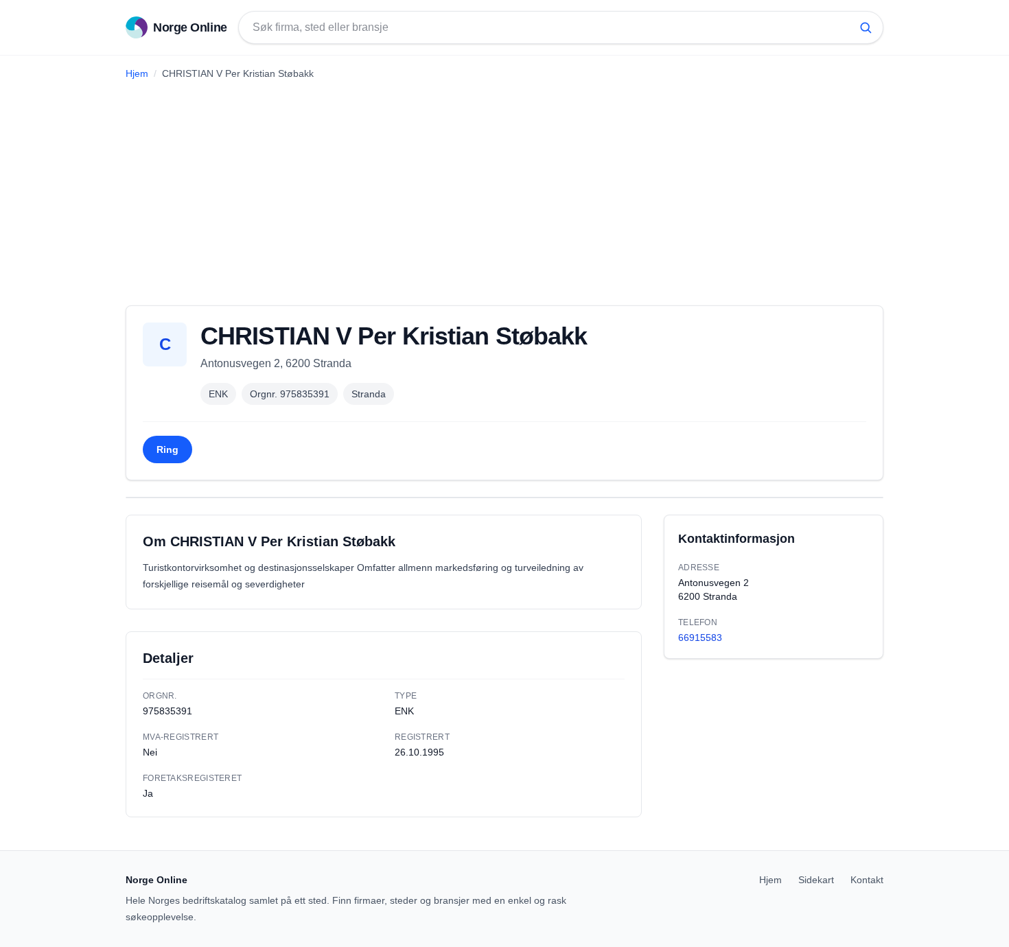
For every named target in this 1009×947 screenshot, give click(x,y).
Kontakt (866, 879)
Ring (167, 449)
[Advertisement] (504, 187)
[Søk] (865, 27)
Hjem (137, 73)
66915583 (700, 637)
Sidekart (816, 879)
